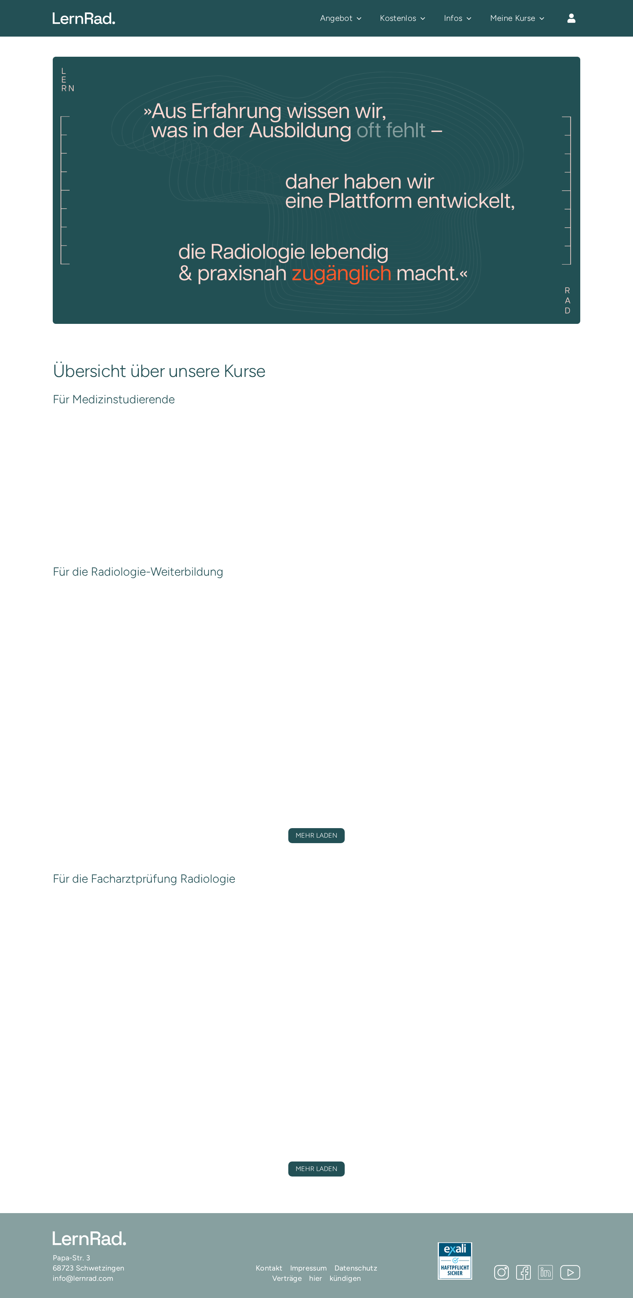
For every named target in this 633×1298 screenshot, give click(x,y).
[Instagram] (501, 1272)
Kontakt (269, 1268)
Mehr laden (316, 835)
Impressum (308, 1268)
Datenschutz (355, 1268)
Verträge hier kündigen (316, 1278)
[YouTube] (570, 1272)
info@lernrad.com (83, 1278)
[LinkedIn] (545, 1272)
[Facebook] (523, 1272)
